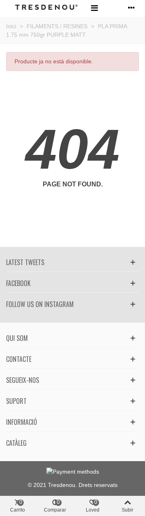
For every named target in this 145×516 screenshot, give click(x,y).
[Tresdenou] (46, 8)
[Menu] (94, 7)
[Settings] (131, 7)
